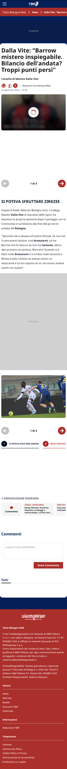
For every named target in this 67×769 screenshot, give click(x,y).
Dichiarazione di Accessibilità (18, 757)
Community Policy (12, 748)
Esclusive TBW (10, 706)
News (35, 12)
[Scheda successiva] (62, 183)
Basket (6, 702)
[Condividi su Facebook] (9, 85)
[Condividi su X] (15, 85)
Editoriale (8, 710)
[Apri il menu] (5, 4)
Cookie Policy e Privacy (15, 753)
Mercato (7, 698)
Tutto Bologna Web (14, 12)
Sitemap (7, 744)
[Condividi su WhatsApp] (3, 85)
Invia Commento (48, 565)
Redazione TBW (11, 727)
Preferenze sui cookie (14, 761)
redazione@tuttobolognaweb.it (19, 659)
